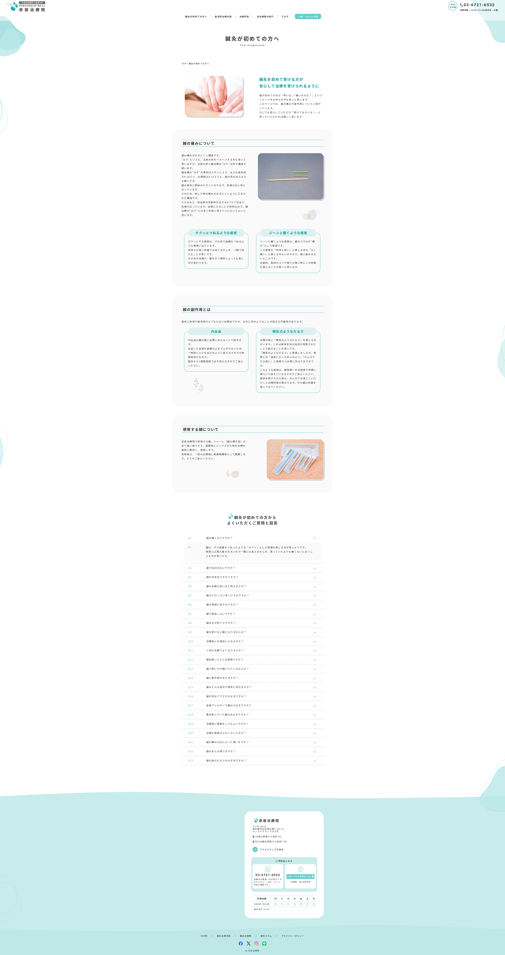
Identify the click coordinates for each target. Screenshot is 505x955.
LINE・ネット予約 (308, 16)
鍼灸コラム (266, 935)
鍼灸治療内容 (224, 935)
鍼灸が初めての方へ (196, 16)
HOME (204, 935)
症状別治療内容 (223, 16)
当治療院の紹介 (265, 16)
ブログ (285, 16)
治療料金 (244, 16)
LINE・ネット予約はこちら (299, 876)
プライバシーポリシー (292, 935)
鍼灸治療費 (245, 935)
